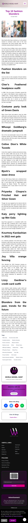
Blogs (16, 451)
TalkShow (17, 453)
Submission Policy (5, 465)
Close (4, 520)
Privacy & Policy (5, 460)
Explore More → (14, 417)
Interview (4, 449)
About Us (17, 447)
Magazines (4, 454)
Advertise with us (5, 467)
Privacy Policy (8, 516)
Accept (13, 520)
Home (3, 445)
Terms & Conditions (18, 516)
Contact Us (14, 393)
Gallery (3, 447)
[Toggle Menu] (24, 3)
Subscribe (14, 485)
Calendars (17, 449)
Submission (17, 444)
